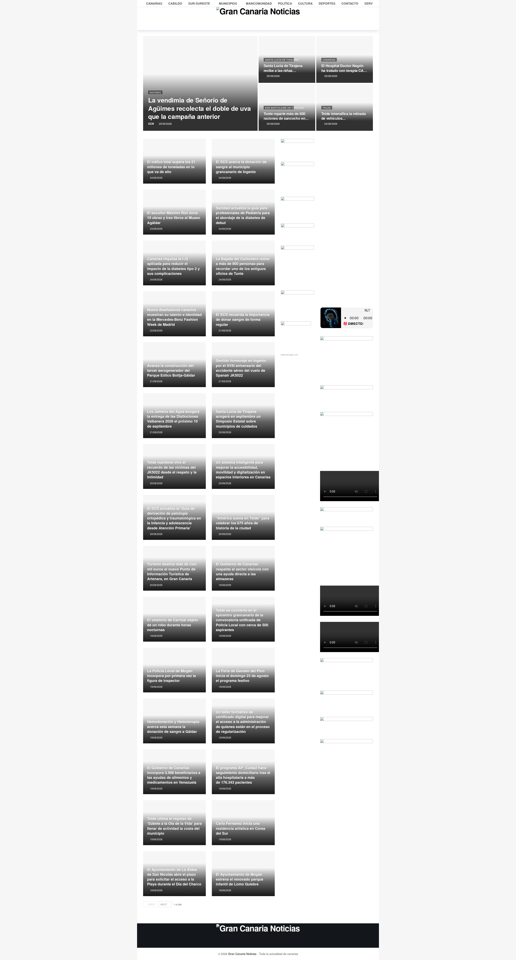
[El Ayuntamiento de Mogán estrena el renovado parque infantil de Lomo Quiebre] (243, 873)
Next (163, 904)
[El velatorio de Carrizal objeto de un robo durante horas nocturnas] (174, 619)
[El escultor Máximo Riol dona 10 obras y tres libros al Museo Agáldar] (174, 212)
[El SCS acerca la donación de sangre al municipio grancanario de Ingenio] (243, 161)
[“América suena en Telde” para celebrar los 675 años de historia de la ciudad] (243, 517)
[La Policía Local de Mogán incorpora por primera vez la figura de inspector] (174, 670)
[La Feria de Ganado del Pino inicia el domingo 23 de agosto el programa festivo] (243, 670)
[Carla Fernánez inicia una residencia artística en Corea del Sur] (243, 822)
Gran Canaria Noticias (242, 954)
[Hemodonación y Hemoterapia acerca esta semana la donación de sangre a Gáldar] (174, 720)
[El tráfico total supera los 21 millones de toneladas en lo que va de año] (174, 161)
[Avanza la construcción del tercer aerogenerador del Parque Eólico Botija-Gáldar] (174, 364)
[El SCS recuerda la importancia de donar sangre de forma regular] (243, 313)
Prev (151, 904)
